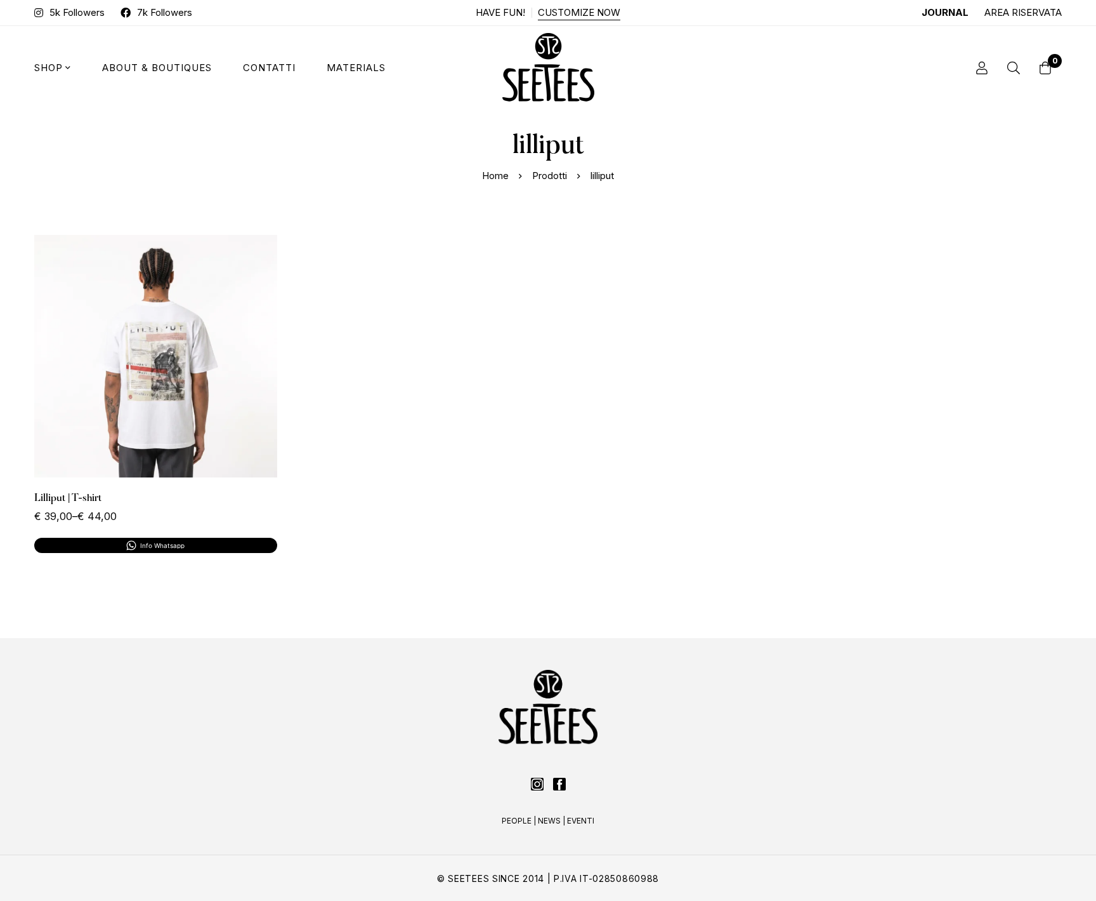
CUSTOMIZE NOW (579, 12)
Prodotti (549, 176)
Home (495, 176)
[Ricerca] (1013, 68)
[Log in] (982, 68)
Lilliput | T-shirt (67, 498)
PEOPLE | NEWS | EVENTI (548, 820)
